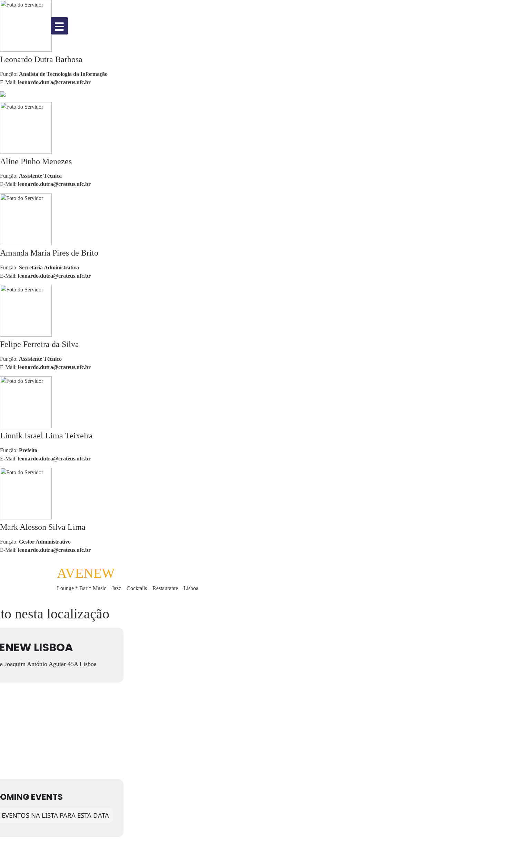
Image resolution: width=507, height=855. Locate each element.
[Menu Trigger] (59, 25)
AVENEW (86, 573)
